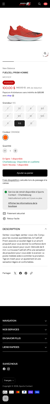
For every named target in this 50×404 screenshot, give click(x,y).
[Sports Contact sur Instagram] (8, 368)
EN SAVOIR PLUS (12, 338)
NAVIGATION (9, 320)
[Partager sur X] (15, 273)
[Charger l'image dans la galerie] (45, 53)
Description (11, 229)
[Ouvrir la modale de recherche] (39, 3)
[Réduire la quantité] (5, 150)
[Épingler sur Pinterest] (26, 273)
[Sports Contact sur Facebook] (4, 368)
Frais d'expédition (11, 180)
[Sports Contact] (25, 4)
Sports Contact (26, 386)
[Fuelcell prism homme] (25, 33)
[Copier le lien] (31, 273)
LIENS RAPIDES (11, 347)
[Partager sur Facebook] (20, 273)
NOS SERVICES (11, 329)
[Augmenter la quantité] (15, 150)
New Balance (9, 68)
